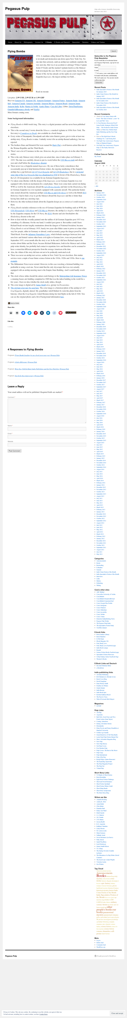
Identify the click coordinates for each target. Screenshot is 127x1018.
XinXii (36, 109)
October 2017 (100, 385)
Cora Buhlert (100, 596)
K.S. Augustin (100, 824)
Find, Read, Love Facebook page (106, 645)
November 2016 (101, 409)
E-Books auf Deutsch (62, 42)
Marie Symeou (100, 833)
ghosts (114, 886)
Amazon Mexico (47, 103)
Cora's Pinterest (101, 608)
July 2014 (99, 472)
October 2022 (100, 251)
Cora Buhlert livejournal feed (104, 601)
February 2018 (100, 376)
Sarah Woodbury (101, 842)
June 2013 (99, 501)
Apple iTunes (44, 106)
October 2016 (100, 411)
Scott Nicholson (101, 844)
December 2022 (101, 246)
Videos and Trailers (98, 42)
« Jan (96, 186)
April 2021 (99, 291)
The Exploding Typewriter (104, 761)
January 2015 (100, 458)
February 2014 (100, 483)
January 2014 (100, 485)
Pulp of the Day (101, 757)
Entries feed (99, 943)
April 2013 (99, 505)
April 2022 (99, 264)
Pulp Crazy (99, 753)
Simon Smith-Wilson (102, 846)
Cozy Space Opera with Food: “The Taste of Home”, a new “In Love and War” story (107, 118)
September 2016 (101, 414)
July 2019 (99, 338)
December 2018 (101, 353)
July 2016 (99, 418)
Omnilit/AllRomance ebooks (19, 109)
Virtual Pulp (100, 768)
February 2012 (100, 536)
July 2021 (99, 284)
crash (68, 160)
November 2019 (101, 329)
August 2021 (100, 282)
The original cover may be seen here (25, 288)
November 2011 (101, 543)
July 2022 (99, 257)
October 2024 (100, 197)
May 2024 (99, 208)
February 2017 (100, 402)
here (62, 296)
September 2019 (101, 333)
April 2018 (99, 371)
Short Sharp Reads (102, 788)
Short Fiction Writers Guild (104, 786)
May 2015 (99, 449)
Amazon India (13, 106)
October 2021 (100, 277)
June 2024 (99, 206)
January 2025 (100, 193)
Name (10, 425)
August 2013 (100, 496)
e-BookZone (100, 668)
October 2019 (100, 331)
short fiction (106, 933)
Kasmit (98, 650)
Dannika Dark (100, 808)
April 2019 (99, 344)
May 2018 (99, 369)
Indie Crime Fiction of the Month (106, 572)
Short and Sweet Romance (104, 782)
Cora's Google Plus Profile (104, 603)
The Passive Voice (101, 697)
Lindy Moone (100, 828)
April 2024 (99, 211)
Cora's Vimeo (100, 616)
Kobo (22, 106)
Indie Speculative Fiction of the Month (107, 574)
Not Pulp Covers (101, 746)
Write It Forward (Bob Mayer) (105, 699)
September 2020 (101, 306)
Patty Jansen (100, 840)
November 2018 (101, 356)
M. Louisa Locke (101, 831)
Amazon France (58, 100)
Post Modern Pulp (101, 748)
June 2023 (99, 233)
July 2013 (99, 498)
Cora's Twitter (100, 614)
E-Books (49, 42)
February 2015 (100, 456)
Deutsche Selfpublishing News (105, 619)
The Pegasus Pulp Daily (103, 623)
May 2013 (99, 503)
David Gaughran (101, 681)
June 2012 (99, 527)
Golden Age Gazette (102, 732)
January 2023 (100, 244)
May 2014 (99, 476)
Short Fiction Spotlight (103, 784)
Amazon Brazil (61, 103)
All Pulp (98, 712)
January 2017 (100, 405)
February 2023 (100, 242)
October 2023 (100, 224)
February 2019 (100, 349)
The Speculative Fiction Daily (105, 625)
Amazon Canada (18, 103)
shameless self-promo (105, 932)
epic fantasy (106, 883)
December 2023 (101, 219)
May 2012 (99, 530)
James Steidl (41, 285)
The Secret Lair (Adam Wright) (105, 860)
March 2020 (100, 320)
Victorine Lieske (101, 862)
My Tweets (98, 156)
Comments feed (101, 945)
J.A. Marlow (100, 815)
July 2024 (99, 204)
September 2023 (101, 226)
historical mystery (102, 890)
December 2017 (101, 380)
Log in (98, 940)
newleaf (98, 706)
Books (98, 563)
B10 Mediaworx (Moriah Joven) (106, 677)
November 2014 (101, 463)
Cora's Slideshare (101, 610)
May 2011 (99, 554)
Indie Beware (100, 690)
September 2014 (101, 467)
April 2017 (99, 398)
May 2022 (99, 262)
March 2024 (100, 213)
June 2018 (99, 367)
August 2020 (100, 309)
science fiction (106, 926)
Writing (98, 585)
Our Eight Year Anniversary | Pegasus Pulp (29, 376)
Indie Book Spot (101, 692)
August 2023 (100, 228)
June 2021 (99, 286)
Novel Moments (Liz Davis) (104, 837)
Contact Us (39, 42)
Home (10, 42)
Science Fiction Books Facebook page (107, 652)
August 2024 (100, 202)
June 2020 (99, 313)
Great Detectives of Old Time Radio (107, 735)
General (98, 570)
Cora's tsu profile (101, 612)
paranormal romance (111, 915)
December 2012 (101, 514)
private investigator (105, 919)
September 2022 (101, 253)
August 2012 (100, 523)
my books (110, 905)
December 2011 (101, 541)
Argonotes (99, 715)
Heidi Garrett (100, 813)
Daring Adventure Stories (104, 724)
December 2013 (101, 487)
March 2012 (100, 534)
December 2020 (101, 300)
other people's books (104, 908)
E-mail (96, 70)
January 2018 (100, 378)
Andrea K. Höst (101, 802)
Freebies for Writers (102, 686)
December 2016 (101, 407)
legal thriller (105, 900)
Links (98, 579)
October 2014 (100, 465)
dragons (109, 881)
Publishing (99, 583)
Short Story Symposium (103, 790)
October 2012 (100, 518)
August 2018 (100, 362)
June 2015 (99, 447)
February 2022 (100, 269)
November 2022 (101, 248)
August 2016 (100, 416)
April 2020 (99, 318)
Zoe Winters (100, 864)
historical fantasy (113, 888)
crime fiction (106, 879)
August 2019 (100, 335)
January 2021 (100, 298)
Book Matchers (101, 637)
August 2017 (100, 389)
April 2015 (99, 451)
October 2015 (100, 438)
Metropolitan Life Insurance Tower (73, 276)
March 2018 (100, 373)
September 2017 (101, 387)
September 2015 (101, 440)
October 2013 (100, 492)
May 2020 (99, 315)
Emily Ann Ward (101, 811)
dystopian (115, 881)
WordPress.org (100, 947)
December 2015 (101, 434)
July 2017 (99, 391)
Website (10, 441)
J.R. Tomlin (99, 817)
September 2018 (101, 360)
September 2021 (101, 280)
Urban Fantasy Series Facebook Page (107, 657)
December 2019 (101, 327)
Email (10, 433)
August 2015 (100, 443)
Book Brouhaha (101, 777)
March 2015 (100, 454)
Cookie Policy (43, 1014)
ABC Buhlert (100, 592)
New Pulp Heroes (101, 744)
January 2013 (100, 512)
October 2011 (100, 545)
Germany (109, 886)
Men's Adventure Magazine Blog (106, 739)
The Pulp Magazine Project (104, 764)
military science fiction (106, 903)
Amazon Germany (44, 100)
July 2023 (99, 231)
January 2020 (100, 324)
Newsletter (76, 42)
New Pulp (99, 741)
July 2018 (99, 364)
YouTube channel (101, 628)
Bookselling (100, 565)
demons (104, 881)
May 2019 (99, 342)
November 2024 (101, 195)
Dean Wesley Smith (102, 683)
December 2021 (101, 273)
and (55, 192)
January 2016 (100, 431)
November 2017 (101, 382)
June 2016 (99, 420)
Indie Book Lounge (102, 648)
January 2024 (100, 217)
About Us (18, 42)
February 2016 (100, 429)
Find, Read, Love (101, 643)
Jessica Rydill (100, 822)
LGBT (112, 900)
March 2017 (100, 400)
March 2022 (100, 266)
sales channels (106, 924)
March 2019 (100, 347)
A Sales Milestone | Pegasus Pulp (26, 362)
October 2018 (100, 358)
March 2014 (100, 480)
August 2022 (100, 255)
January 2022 (100, 271)
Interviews (99, 576)
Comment (11, 397)
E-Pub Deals (100, 639)
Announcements (101, 561)
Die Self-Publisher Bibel (103, 666)
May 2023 (99, 235)
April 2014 (99, 478)
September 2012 (101, 521)
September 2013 (101, 494)
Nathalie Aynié (100, 835)
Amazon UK (31, 100)
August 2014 (100, 469)
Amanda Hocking (101, 799)
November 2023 (101, 222)
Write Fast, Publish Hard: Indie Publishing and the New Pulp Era (106, 132)
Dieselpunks (100, 726)
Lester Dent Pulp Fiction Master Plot (107, 737)
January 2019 (100, 351)
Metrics (98, 581)
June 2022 (99, 260)
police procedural (102, 917)
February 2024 (100, 215)
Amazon (99, 871)
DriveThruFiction (75, 106)
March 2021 (100, 293)
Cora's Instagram (101, 605)
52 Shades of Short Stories (104, 775)
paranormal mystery (104, 913)
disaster (39, 163)
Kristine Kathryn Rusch (103, 695)
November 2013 (101, 489)
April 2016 (99, 425)
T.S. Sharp (99, 848)
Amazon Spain (71, 100)
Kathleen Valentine (102, 826)
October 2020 (100, 304)
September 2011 (101, 547)
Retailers (85, 42)
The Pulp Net (100, 766)
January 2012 (100, 538)
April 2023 (99, 237)
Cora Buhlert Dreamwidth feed (105, 599)
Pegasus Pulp (17, 8)
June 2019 (99, 340)
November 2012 (101, 516)
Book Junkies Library (102, 634)
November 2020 (101, 302)
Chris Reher (100, 806)
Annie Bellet (100, 804)
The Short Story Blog (102, 793)
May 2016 (99, 422)
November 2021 (101, 275)
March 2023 (100, 240)
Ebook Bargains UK (102, 641)
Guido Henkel (100, 688)
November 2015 (101, 436)
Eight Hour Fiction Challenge (105, 779)
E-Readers (99, 567)
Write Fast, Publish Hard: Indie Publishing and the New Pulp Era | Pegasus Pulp (42, 369)
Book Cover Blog (101, 679)
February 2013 (100, 509)
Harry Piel (56, 145)
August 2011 (100, 550)
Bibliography (28, 42)
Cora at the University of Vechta (105, 594)
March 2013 (100, 507)
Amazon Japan (74, 103)
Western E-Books (101, 659)
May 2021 (99, 289)
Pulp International (101, 755)
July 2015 (99, 445)
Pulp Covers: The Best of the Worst (106, 750)
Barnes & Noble (31, 106)
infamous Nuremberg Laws (39, 234)
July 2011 (99, 552)
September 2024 (101, 199)
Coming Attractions (102, 721)
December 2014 (101, 460)
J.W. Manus (100, 819)
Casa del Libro (56, 106)
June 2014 (99, 474)
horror (111, 890)
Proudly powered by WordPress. (106, 956)
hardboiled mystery (102, 888)
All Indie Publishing (102, 674)
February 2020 (100, 322)
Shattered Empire (106, 143)
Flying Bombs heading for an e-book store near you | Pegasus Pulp (37, 355)
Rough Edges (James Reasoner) (105, 759)
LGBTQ (99, 902)
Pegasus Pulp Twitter (102, 621)
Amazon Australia (33, 103)
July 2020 (99, 311)
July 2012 (99, 525)
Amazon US (20, 100)
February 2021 (100, 295)
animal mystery (106, 871)
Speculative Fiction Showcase (105, 654)
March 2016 (100, 427)
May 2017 (99, 396)
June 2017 (99, 393)
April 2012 (99, 532)
